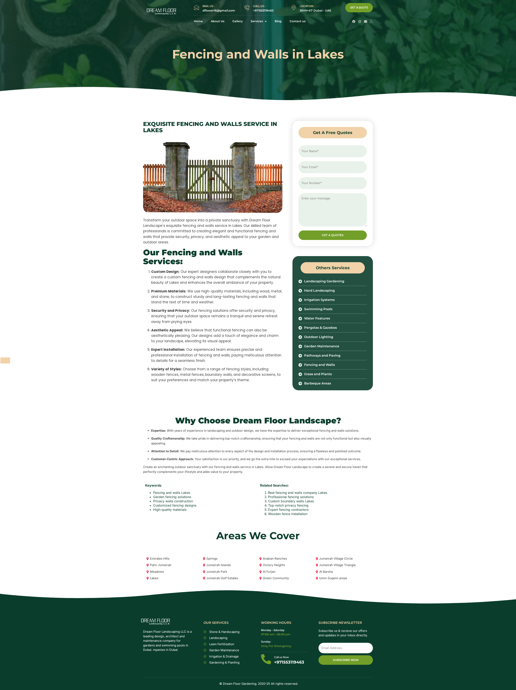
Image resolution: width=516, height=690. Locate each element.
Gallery (237, 21)
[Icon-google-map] (371, 21)
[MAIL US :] (196, 7)
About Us (217, 21)
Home (198, 21)
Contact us (298, 21)
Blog (278, 21)
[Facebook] (353, 21)
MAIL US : (209, 6)
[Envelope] (365, 21)
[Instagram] (359, 21)
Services (257, 21)
